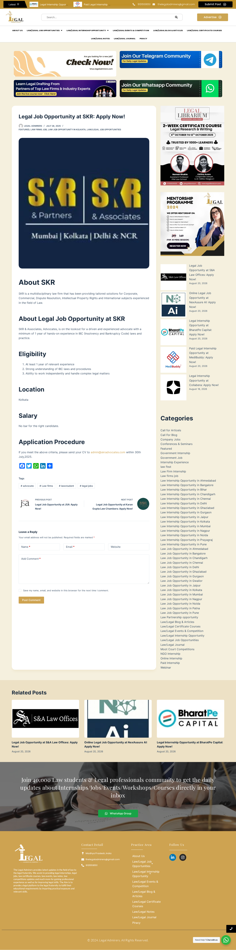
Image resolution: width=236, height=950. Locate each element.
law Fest (166, 466)
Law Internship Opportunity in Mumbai (186, 526)
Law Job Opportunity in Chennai (182, 562)
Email (70, 546)
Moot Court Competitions (177, 649)
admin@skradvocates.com (108, 452)
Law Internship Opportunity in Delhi (184, 503)
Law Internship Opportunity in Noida (184, 535)
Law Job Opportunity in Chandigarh (184, 558)
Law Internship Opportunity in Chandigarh (188, 494)
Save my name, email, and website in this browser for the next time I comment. (66, 590)
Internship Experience (175, 462)
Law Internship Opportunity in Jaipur (184, 517)
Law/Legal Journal (173, 644)
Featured (24, 129)
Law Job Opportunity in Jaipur (181, 585)
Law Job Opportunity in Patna (180, 608)
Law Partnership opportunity (179, 617)
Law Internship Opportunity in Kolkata (185, 521)
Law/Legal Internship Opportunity (182, 635)
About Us (138, 856)
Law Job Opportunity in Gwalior (181, 580)
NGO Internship (170, 653)
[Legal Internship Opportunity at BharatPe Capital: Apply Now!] (190, 719)
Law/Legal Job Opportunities (104, 129)
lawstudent (66, 485)
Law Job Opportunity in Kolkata (67, 129)
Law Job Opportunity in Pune (180, 612)
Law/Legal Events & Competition (182, 631)
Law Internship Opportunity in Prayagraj (187, 540)
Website (116, 546)
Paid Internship (170, 663)
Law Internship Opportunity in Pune (184, 544)
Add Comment (31, 558)
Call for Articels (171, 430)
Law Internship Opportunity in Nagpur (185, 530)
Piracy (136, 922)
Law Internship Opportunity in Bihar (184, 489)
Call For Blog (169, 435)
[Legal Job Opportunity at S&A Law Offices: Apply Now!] (45, 719)
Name (25, 546)
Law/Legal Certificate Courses (180, 626)
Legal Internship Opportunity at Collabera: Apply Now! (204, 380)
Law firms (46, 485)
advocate (27, 485)
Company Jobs (170, 439)
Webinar (166, 667)
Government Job (171, 457)
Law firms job (39, 129)
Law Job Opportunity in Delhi (180, 567)
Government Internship (175, 453)
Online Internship (171, 658)
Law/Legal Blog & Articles (177, 622)
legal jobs (86, 485)
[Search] (176, 17)
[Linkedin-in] (172, 857)
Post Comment (31, 600)
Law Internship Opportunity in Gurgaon (186, 512)
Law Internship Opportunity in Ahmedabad (188, 480)
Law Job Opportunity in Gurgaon (182, 576)
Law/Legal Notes (143, 911)
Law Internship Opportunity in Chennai (186, 498)
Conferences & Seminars (176, 444)
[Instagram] (182, 857)
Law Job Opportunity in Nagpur (181, 599)
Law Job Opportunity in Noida (180, 603)
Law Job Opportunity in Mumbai (182, 594)
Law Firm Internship (173, 471)
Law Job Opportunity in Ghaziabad (183, 571)
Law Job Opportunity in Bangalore (183, 553)
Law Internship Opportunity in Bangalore (187, 485)
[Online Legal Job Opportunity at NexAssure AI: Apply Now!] (118, 719)
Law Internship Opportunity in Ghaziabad (187, 508)
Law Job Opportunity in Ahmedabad (184, 549)
